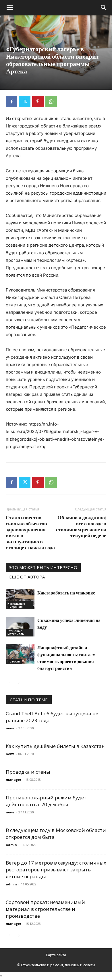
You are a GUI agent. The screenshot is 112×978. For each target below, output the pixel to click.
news (10, 728)
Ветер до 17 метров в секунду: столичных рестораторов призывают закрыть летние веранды (56, 869)
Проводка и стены (28, 772)
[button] (10, 7)
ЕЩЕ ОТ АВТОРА (27, 577)
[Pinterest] (38, 101)
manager (13, 779)
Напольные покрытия (16, 605)
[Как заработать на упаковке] (20, 599)
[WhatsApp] (51, 101)
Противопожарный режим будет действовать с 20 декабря (46, 801)
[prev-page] (9, 682)
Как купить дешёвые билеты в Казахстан (55, 746)
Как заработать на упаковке (66, 592)
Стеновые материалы (15, 632)
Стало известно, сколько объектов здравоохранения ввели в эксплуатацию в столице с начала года (30, 532)
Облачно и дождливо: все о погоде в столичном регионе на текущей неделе (81, 526)
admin (11, 845)
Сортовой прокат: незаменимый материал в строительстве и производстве (45, 909)
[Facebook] (11, 101)
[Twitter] (24, 101)
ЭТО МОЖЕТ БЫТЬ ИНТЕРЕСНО (43, 567)
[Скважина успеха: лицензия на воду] (20, 626)
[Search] (104, 7)
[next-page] (18, 682)
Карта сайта (56, 955)
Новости (13, 661)
